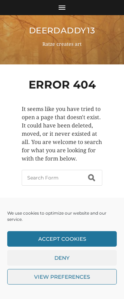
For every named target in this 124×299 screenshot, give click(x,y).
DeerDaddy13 (62, 30)
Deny (62, 258)
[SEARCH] (91, 177)
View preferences (62, 277)
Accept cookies (62, 239)
